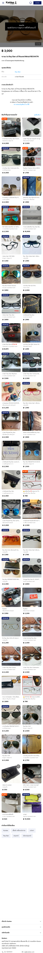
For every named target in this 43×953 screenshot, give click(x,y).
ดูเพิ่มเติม (37, 115)
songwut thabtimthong (16, 60)
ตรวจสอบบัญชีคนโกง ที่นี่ (21, 104)
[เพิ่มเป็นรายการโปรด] (18, 120)
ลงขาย (37, 3)
